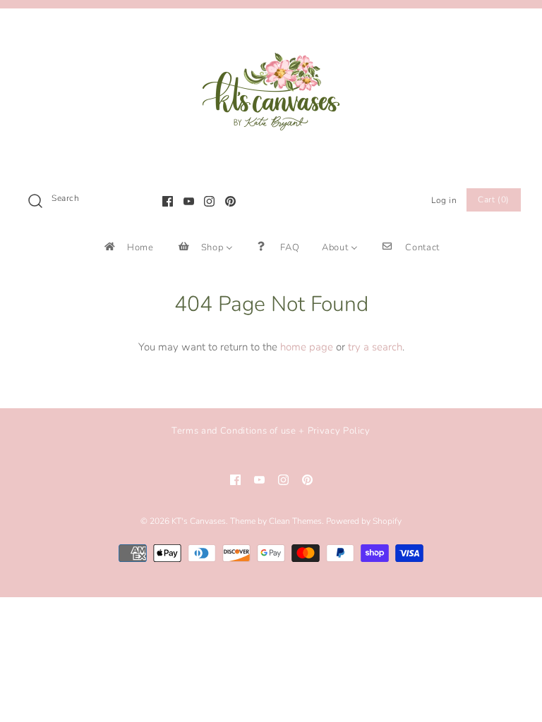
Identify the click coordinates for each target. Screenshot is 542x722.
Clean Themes (295, 521)
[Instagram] (209, 201)
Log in (444, 200)
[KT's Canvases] (271, 31)
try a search (375, 347)
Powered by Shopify (364, 521)
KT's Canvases (198, 521)
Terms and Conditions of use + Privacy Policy (271, 430)
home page (306, 347)
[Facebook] (167, 201)
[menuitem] (128, 247)
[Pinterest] (230, 201)
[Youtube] (188, 201)
